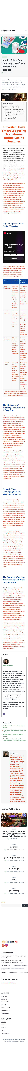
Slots (2, 1030)
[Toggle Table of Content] (23, 104)
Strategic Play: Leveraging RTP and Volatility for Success (15, 114)
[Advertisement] (14, 14)
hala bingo (14, 868)
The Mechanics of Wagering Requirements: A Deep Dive (14, 111)
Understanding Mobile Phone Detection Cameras (14, 972)
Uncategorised (5, 1033)
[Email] (4, 714)
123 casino (14, 847)
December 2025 (5, 1007)
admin (19, 838)
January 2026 (4, 1004)
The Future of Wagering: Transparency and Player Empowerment (14, 117)
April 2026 (4, 999)
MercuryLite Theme (18, 1041)
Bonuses (3, 1022)
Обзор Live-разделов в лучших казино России (14, 965)
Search (3, 902)
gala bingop (14, 890)
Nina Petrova (8, 666)
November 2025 (5, 1010)
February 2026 (5, 1002)
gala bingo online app (14, 858)
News (2, 1025)
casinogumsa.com (8, 30)
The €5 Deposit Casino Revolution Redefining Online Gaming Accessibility (14, 739)
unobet (14, 879)
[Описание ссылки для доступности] (14, 101)
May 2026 (4, 996)
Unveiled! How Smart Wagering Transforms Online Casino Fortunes (12, 106)
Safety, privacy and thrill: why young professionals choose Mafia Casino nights (14, 833)
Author (6, 120)
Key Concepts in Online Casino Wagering (14, 109)
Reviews (4, 56)
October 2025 (5, 1013)
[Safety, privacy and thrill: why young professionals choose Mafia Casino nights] (14, 820)
